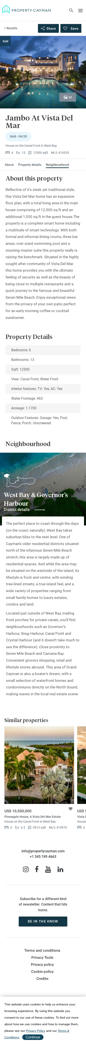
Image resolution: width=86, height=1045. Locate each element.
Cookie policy (42, 972)
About (9, 165)
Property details (29, 165)
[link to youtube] (48, 869)
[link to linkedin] (60, 869)
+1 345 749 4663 (43, 857)
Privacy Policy (35, 1030)
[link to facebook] (37, 869)
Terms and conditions (42, 950)
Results (12, 28)
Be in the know (43, 921)
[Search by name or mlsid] (71, 11)
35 (70, 97)
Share (51, 29)
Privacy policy (42, 964)
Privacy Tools (42, 957)
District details (17, 509)
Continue (33, 1037)
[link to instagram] (26, 869)
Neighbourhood (57, 165)
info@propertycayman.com (43, 851)
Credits (42, 979)
